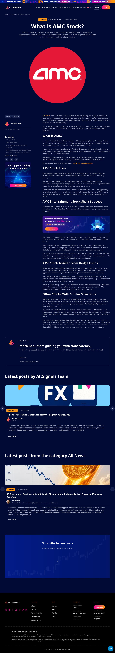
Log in (97, 7)
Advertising (76, 619)
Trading (16, 116)
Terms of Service (36, 613)
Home (6, 14)
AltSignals (97, 619)
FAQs (53, 616)
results (71, 7)
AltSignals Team (23, 341)
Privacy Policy (35, 616)
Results (54, 613)
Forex (8, 116)
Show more (23, 357)
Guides (54, 606)
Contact (33, 609)
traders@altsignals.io (79, 613)
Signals (46, 7)
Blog (76, 7)
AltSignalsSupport (99, 613)
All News (14, 14)
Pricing (65, 7)
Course (60, 7)
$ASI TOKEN (83, 7)
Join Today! (18, 185)
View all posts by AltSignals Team (29, 361)
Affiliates (75, 608)
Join (106, 7)
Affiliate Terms (36, 620)
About (33, 606)
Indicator (54, 7)
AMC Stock (46, 116)
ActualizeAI (39, 7)
